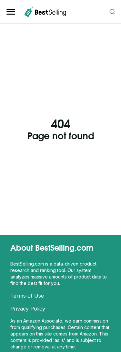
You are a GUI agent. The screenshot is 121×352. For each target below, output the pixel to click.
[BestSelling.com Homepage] (45, 11)
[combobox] (112, 12)
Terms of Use (27, 295)
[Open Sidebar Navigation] (12, 12)
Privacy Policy (27, 308)
